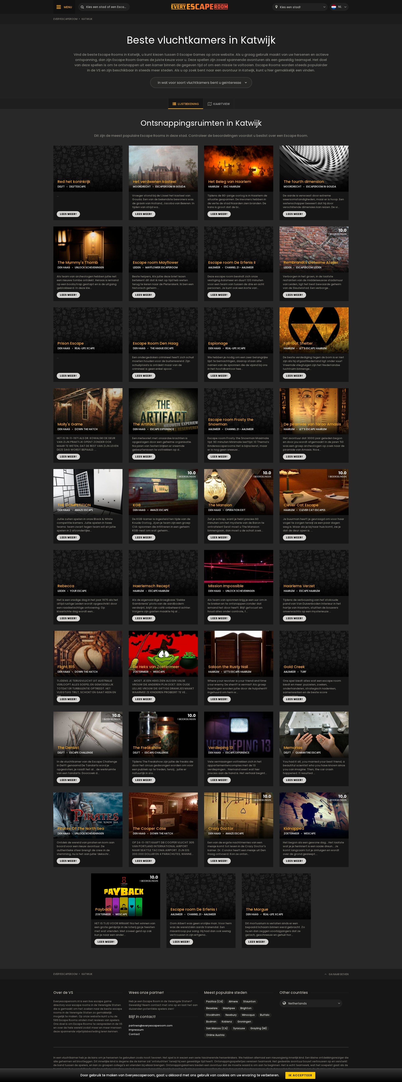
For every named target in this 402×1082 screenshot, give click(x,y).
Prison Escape (71, 343)
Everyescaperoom (65, 19)
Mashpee (229, 1008)
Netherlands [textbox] (297, 1004)
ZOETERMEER (140, 672)
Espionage (218, 343)
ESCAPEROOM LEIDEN (308, 267)
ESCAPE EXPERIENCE (162, 429)
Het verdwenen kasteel (154, 181)
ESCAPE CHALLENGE (81, 752)
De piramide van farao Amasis (312, 424)
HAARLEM (213, 186)
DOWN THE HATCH (86, 429)
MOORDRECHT (142, 186)
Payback (103, 909)
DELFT (61, 186)
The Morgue (257, 909)
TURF (303, 672)
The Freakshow (147, 747)
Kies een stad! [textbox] (290, 7)
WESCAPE (159, 672)
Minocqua (248, 1015)
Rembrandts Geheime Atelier (311, 262)
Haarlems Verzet (299, 586)
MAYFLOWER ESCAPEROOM (161, 267)
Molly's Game (70, 424)
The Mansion (220, 505)
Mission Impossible (226, 586)
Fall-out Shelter (298, 343)
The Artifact (144, 424)
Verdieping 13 (220, 747)
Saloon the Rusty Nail (228, 666)
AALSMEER (214, 267)
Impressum (136, 1030)
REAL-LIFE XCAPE (85, 348)
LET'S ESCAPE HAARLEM (313, 348)
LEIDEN (137, 267)
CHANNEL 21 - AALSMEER (239, 267)
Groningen (244, 1021)
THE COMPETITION (74, 505)
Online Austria (215, 1035)
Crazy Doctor (220, 828)
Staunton (249, 1001)
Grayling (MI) (258, 1028)
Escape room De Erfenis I (194, 909)
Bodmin (211, 1021)
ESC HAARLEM (232, 186)
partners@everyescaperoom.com (151, 1025)
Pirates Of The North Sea (81, 828)
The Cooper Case (149, 828)
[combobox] (300, 7)
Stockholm (213, 1015)
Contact (134, 1034)
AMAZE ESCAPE (84, 510)
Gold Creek (294, 666)
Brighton (245, 1008)
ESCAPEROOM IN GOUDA (170, 186)
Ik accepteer (300, 1075)
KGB (137, 505)
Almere (233, 1001)
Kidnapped (294, 828)
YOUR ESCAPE (78, 591)
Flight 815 (66, 666)
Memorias (293, 747)
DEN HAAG (64, 267)
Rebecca (66, 586)
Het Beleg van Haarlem (229, 181)
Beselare (212, 1008)
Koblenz (227, 1021)
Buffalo (264, 1015)
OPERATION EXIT (235, 510)
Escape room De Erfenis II (231, 262)
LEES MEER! (68, 214)
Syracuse (239, 1028)
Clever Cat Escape (301, 505)
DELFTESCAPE (77, 186)
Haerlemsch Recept (151, 586)
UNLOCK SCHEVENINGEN (89, 267)
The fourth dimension (304, 181)
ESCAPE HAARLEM (158, 591)
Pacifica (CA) (214, 1001)
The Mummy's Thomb (78, 262)
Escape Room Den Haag (155, 343)
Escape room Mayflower (155, 262)
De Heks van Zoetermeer (156, 666)
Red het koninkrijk (74, 181)
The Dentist (68, 747)
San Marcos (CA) (217, 1028)
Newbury (231, 1015)
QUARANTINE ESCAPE (308, 752)
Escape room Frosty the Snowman (230, 422)
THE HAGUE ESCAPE (162, 348)
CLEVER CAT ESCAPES (312, 510)
